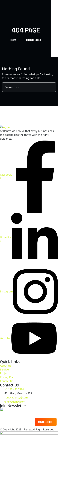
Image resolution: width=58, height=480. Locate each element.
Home (14, 40)
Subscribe (45, 422)
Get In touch (29, 115)
